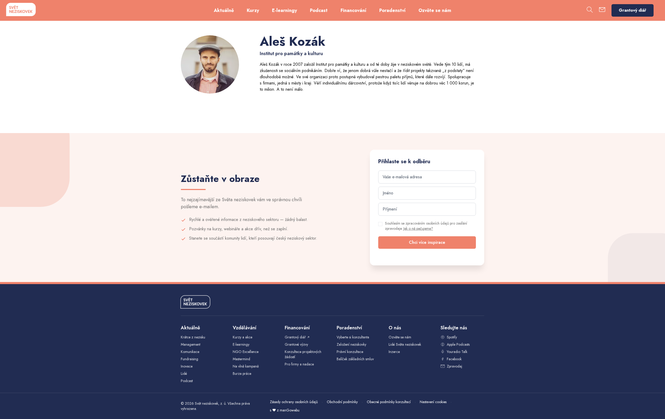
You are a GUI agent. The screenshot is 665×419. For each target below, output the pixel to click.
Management (190, 344)
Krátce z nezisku (193, 337)
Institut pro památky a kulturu (340, 64)
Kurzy (253, 10)
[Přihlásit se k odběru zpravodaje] (602, 10)
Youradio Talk (457, 351)
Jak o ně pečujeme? (418, 228)
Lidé (184, 373)
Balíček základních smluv (355, 359)
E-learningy (284, 10)
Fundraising (189, 359)
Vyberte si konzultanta (353, 337)
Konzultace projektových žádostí (303, 354)
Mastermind (241, 359)
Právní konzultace (350, 351)
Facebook (454, 359)
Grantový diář (632, 10)
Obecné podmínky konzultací (389, 401)
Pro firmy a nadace (299, 364)
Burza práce (242, 373)
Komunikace (190, 351)
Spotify (452, 337)
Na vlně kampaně (246, 366)
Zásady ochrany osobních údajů (294, 401)
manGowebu (290, 410)
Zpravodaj (454, 366)
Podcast (319, 10)
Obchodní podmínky (342, 401)
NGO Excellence (245, 351)
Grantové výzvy (296, 344)
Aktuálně (224, 10)
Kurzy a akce (242, 337)
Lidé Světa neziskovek (405, 344)
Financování (353, 10)
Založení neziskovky (351, 344)
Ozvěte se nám (434, 10)
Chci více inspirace (427, 242)
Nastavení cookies (433, 401)
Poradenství (392, 10)
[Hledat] (590, 10)
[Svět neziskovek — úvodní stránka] (20, 9)
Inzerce (394, 351)
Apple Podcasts (458, 344)
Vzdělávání (244, 327)
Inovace (186, 366)
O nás (395, 327)
